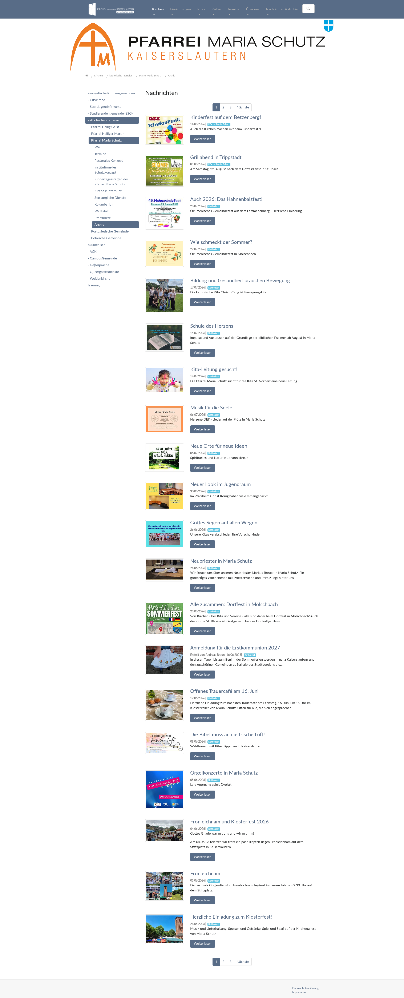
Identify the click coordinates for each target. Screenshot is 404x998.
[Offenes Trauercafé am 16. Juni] (164, 704)
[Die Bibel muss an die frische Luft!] (164, 743)
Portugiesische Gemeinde (110, 231)
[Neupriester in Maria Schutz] (164, 570)
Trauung (94, 285)
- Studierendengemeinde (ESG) (110, 113)
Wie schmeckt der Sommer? (221, 242)
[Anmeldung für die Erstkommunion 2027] (164, 660)
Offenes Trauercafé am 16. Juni (224, 691)
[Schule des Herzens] (164, 337)
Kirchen (158, 9)
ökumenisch (96, 245)
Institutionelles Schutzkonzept (105, 170)
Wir (97, 147)
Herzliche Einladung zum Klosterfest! (231, 917)
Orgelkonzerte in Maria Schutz (224, 773)
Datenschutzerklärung (305, 988)
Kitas (201, 9)
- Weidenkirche (99, 278)
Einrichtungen (180, 9)
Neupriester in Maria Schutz (221, 561)
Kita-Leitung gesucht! (214, 369)
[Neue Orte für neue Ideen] (164, 457)
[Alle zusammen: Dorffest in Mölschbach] (164, 618)
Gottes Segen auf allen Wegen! (224, 522)
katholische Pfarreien (103, 120)
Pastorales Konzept (108, 160)
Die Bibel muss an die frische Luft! (227, 734)
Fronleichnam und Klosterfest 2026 (229, 821)
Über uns (252, 9)
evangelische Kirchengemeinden (111, 93)
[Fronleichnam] (164, 885)
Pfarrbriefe (102, 218)
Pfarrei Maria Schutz (106, 140)
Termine (233, 9)
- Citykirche (96, 100)
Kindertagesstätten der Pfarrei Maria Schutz (111, 182)
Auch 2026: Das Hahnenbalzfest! (226, 199)
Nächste (243, 107)
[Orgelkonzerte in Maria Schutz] (164, 789)
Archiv (99, 224)
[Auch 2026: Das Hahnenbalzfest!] (164, 213)
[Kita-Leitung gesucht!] (164, 380)
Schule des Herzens (211, 326)
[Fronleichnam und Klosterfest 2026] (164, 830)
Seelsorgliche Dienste (110, 197)
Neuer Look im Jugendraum (220, 484)
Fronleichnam (205, 873)
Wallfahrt (101, 211)
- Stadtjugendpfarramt (104, 106)
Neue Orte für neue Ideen (218, 446)
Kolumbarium (104, 204)
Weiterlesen (202, 139)
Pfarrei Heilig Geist (105, 127)
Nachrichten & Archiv (282, 9)
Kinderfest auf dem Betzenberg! (225, 117)
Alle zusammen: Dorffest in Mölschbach (234, 604)
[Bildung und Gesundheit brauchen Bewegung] (164, 295)
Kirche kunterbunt (108, 191)
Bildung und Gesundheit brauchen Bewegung (240, 280)
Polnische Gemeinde (106, 238)
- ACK (92, 251)
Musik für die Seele (211, 407)
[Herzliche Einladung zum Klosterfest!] (164, 929)
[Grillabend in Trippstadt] (164, 170)
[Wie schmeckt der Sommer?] (164, 253)
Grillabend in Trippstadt (216, 157)
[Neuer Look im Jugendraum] (164, 495)
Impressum (299, 992)
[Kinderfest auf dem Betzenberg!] (164, 129)
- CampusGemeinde (102, 258)
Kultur (216, 9)
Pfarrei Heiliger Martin (107, 133)
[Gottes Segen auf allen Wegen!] (164, 534)
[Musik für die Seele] (164, 419)
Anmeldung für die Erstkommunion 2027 (235, 648)
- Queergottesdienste (103, 272)
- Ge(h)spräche (98, 265)
